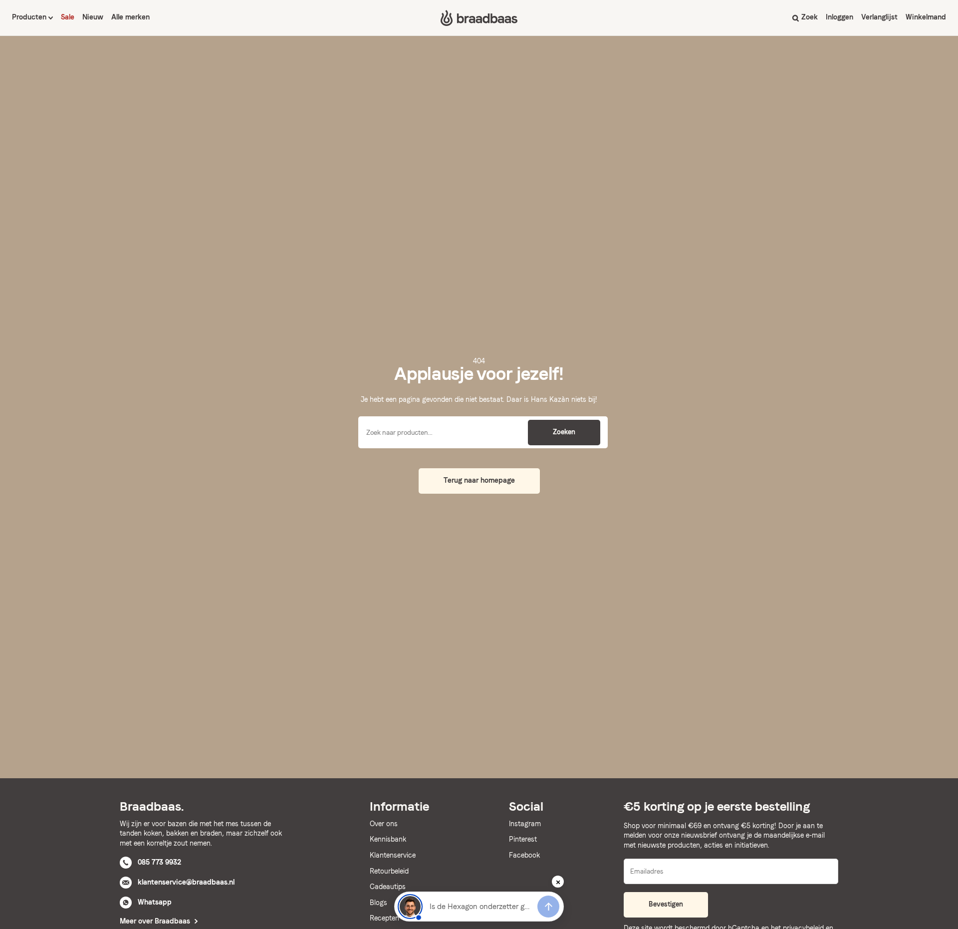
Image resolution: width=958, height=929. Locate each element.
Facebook (524, 855)
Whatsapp (155, 902)
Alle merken (130, 17)
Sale (67, 17)
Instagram (525, 824)
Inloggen (839, 17)
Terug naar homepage (479, 480)
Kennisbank (388, 839)
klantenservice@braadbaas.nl (186, 882)
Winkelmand (926, 17)
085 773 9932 (159, 862)
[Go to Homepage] (479, 18)
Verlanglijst (879, 17)
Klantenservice (393, 855)
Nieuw (92, 17)
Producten (30, 17)
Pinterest (523, 839)
